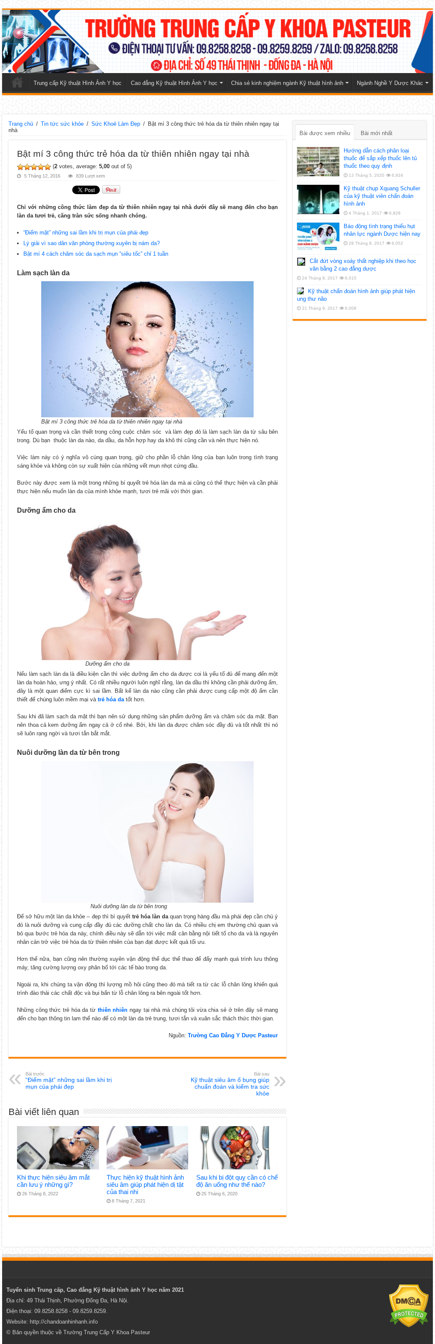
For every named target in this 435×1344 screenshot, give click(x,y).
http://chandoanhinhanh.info (64, 1322)
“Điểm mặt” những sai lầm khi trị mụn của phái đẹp (85, 232)
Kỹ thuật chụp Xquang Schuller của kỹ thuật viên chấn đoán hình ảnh (382, 196)
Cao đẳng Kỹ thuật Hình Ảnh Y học (174, 83)
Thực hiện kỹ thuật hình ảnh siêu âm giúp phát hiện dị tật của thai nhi (145, 1184)
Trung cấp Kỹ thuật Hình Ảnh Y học (77, 83)
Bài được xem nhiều (324, 133)
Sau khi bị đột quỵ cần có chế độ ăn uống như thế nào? (237, 1181)
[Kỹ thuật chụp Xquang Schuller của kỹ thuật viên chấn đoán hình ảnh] (318, 199)
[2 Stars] (27, 167)
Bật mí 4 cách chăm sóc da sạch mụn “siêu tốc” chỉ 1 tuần (95, 254)
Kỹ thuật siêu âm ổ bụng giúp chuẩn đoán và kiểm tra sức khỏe (230, 1084)
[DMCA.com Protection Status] (409, 1305)
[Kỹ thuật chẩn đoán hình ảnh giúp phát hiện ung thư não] (300, 291)
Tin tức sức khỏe (62, 124)
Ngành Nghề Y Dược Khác (390, 83)
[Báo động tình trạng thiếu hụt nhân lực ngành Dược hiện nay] (318, 237)
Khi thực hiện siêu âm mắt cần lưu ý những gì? (53, 1181)
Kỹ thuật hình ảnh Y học (125, 1290)
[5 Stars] (47, 167)
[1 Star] (20, 167)
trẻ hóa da (111, 699)
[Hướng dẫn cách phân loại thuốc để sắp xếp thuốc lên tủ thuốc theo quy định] (318, 161)
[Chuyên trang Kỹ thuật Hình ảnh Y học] (217, 41)
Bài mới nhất (377, 133)
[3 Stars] (34, 167)
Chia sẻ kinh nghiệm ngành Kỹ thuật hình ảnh (287, 83)
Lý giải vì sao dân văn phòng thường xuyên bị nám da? (91, 243)
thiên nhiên (113, 1010)
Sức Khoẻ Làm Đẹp (115, 124)
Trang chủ (17, 82)
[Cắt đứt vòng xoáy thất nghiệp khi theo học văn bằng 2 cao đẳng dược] (301, 261)
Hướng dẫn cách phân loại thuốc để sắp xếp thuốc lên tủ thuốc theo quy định (380, 158)
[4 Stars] (40, 167)
